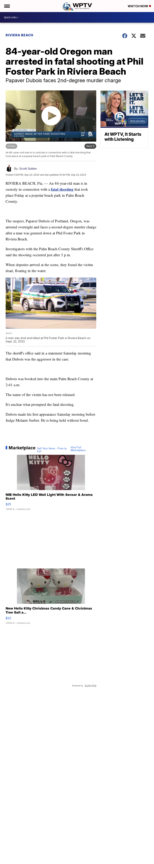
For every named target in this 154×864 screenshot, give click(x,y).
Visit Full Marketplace (78, 449)
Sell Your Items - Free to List (52, 450)
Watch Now (138, 6)
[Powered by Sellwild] (90, 685)
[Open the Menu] (6, 6)
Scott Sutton (28, 168)
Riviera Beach (19, 35)
